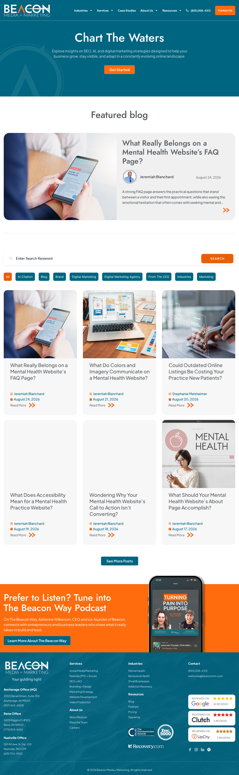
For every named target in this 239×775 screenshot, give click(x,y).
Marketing (206, 277)
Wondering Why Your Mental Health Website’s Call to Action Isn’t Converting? (117, 504)
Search (217, 258)
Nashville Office (15, 737)
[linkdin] (202, 749)
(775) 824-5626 (13, 729)
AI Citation (25, 277)
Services (103, 10)
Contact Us (225, 10)
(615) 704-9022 (13, 753)
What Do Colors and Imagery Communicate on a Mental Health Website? (119, 371)
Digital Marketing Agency (122, 277)
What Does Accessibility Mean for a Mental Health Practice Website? (38, 501)
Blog (44, 277)
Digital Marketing (84, 277)
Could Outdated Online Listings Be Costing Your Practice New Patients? (196, 371)
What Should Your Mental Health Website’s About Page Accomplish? (197, 501)
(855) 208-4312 (201, 10)
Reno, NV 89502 (14, 724)
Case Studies (127, 10)
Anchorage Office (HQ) (20, 689)
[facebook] (190, 749)
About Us (146, 10)
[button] (119, 561)
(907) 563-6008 (14, 705)
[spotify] (209, 749)
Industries (81, 10)
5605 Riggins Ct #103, (17, 720)
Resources (169, 10)
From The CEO (158, 277)
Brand (59, 277)
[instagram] (196, 749)
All (8, 277)
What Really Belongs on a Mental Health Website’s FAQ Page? (170, 152)
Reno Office (12, 713)
